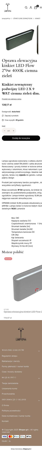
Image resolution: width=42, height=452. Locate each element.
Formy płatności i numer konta (15, 366)
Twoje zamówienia (10, 383)
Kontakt (5, 421)
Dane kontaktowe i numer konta (16, 416)
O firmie (5, 405)
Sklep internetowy (20, 449)
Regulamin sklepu (9, 356)
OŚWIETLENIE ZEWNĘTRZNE (22, 18)
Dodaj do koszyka (21, 138)
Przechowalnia (8, 394)
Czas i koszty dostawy (12, 372)
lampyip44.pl (6, 18)
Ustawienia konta (9, 388)
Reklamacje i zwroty (11, 361)
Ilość (3, 126)
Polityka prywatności (11, 410)
